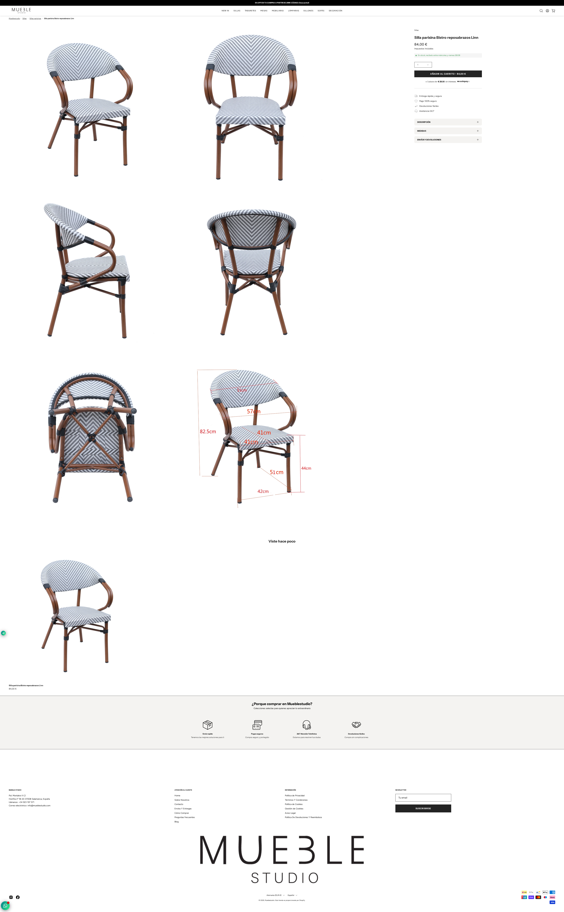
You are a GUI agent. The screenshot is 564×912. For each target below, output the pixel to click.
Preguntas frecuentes (184, 817)
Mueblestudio (14, 18)
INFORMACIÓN (290, 790)
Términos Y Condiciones (296, 800)
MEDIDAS (421, 131)
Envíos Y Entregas (183, 808)
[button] (237, 11)
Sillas (24, 18)
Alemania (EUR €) (274, 895)
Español (291, 895)
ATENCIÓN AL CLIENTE (183, 790)
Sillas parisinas (35, 18)
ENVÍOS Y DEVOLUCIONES (429, 139)
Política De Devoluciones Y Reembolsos (303, 817)
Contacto (178, 804)
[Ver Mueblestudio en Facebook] (18, 897)
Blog (176, 821)
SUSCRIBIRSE (423, 808)
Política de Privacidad (294, 795)
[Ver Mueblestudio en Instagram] (11, 897)
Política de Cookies (294, 804)
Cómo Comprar (181, 813)
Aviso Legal (290, 813)
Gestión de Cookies (294, 808)
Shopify (302, 900)
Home (177, 795)
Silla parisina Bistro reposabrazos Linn (26, 685)
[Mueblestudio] (21, 11)
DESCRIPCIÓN (423, 122)
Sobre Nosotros (181, 800)
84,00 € (13, 689)
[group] (282, 3)
